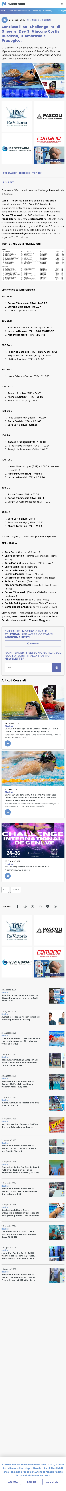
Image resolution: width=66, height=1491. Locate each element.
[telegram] (47, 906)
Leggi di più (52, 1482)
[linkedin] (40, 906)
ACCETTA (13, 1482)
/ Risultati (45, 20)
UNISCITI (34, 643)
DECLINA (31, 1482)
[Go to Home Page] (28, 20)
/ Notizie (34, 20)
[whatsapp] (55, 906)
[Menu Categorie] (61, 3)
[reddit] (25, 906)
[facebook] (17, 906)
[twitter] (32, 906)
